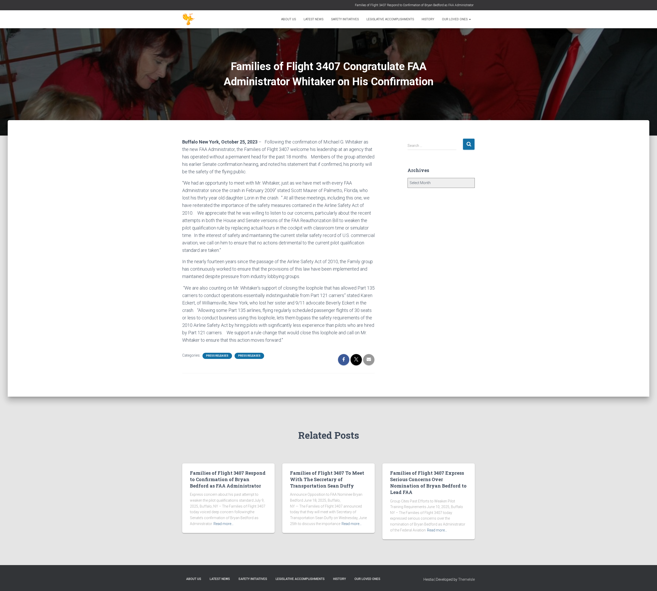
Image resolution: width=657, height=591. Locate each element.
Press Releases (217, 355)
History (428, 19)
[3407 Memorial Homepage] (188, 19)
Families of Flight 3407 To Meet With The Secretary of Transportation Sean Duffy (327, 479)
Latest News (313, 19)
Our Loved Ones (455, 19)
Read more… (224, 524)
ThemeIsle (466, 579)
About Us (288, 19)
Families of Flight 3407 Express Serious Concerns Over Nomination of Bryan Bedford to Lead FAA (428, 482)
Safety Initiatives (345, 19)
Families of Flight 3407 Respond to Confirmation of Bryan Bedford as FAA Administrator (414, 5)
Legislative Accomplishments (390, 19)
